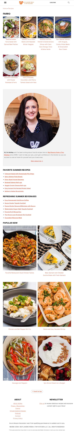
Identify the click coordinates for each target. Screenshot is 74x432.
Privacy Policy (17, 418)
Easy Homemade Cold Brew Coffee (17, 200)
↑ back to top (37, 391)
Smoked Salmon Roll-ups (13, 182)
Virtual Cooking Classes (18, 411)
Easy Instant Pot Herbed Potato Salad (18, 188)
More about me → (37, 161)
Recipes (11, 8)
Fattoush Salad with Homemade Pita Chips (19, 174)
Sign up (42, 403)
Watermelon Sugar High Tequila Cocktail (19, 209)
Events (18, 408)
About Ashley (17, 403)
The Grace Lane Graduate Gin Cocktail (18, 215)
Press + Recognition (18, 406)
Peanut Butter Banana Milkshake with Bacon (20, 206)
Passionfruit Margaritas (13, 212)
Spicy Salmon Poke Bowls (13, 177)
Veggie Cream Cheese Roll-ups (15, 185)
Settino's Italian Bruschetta (14, 191)
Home (5, 8)
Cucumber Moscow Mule (13, 218)
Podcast (18, 413)
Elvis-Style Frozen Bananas (14, 179)
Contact (18, 416)
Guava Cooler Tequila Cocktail (15, 203)
